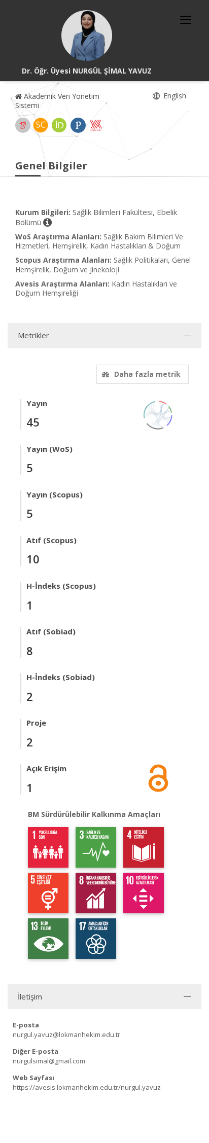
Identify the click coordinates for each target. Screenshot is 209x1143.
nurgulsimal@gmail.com (49, 1060)
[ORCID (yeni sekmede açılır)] (59, 125)
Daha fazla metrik (147, 374)
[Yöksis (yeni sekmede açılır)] (95, 125)
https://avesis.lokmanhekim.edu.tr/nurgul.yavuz (87, 1087)
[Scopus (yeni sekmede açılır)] (40, 125)
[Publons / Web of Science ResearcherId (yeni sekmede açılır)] (78, 125)
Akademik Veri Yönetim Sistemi (57, 100)
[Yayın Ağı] (158, 414)
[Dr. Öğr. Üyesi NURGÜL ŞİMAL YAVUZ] (86, 35)
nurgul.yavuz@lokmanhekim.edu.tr (66, 1034)
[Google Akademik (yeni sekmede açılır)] (22, 125)
